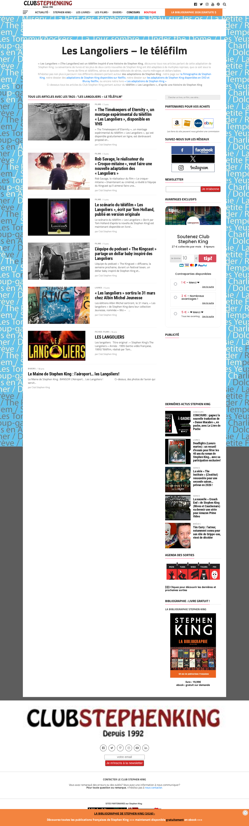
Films (98, 104)
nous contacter (153, 787)
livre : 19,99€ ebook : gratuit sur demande (193, 683)
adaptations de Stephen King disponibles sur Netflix (96, 77)
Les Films (101, 12)
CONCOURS (133, 12)
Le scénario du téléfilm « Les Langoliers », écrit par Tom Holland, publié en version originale (124, 209)
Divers (32, 368)
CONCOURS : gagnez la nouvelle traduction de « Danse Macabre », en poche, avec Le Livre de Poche (207, 422)
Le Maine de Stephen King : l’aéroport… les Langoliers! (73, 374)
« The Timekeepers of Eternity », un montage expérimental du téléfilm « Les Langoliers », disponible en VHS (124, 116)
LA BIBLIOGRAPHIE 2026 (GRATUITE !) (193, 12)
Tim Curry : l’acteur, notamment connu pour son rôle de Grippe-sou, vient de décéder (207, 532)
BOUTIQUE (150, 12)
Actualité (41, 12)
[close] (245, 812)
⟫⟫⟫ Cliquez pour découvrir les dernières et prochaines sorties (190, 588)
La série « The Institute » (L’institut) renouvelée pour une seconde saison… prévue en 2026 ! (205, 478)
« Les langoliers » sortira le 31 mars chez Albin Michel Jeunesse (125, 295)
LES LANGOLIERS (109, 337)
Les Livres (83, 12)
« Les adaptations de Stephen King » (145, 81)
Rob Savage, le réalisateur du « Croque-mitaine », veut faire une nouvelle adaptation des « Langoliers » (123, 166)
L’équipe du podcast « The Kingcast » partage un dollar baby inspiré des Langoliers (126, 253)
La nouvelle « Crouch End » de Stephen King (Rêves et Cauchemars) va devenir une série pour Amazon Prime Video (206, 507)
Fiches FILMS (102, 331)
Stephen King (62, 12)
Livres (98, 287)
